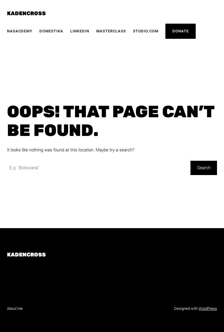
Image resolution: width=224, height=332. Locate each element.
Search (204, 167)
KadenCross (26, 13)
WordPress (208, 308)
